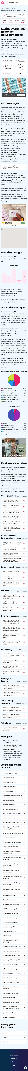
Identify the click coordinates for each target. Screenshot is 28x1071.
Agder (7, 8)
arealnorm (4, 118)
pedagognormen (6, 180)
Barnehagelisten (14, 1055)
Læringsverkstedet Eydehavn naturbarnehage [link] (13, 10)
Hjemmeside (21, 60)
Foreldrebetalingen (6, 139)
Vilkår (14, 1065)
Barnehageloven (6, 329)
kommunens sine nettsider (9, 56)
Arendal (13, 8)
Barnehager (11, 2)
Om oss (17, 2)
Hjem (2, 8)
